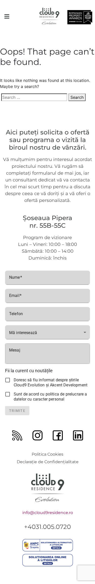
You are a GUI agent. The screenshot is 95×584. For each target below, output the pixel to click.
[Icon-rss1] (17, 435)
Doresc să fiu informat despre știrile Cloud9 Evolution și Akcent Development (50, 382)
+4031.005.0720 (47, 526)
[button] (7, 16)
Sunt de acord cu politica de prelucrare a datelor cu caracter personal (50, 397)
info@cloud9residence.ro (47, 512)
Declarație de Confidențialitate (48, 461)
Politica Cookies (47, 454)
